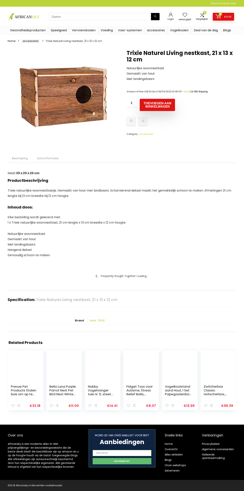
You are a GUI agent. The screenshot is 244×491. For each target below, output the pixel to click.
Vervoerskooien (84, 30)
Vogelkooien (179, 30)
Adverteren (172, 470)
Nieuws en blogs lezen (223, 3)
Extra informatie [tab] (48, 158)
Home (12, 41)
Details (186, 91)
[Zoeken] (155, 16)
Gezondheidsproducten (28, 30)
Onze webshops (175, 465)
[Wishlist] (185, 15)
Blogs (227, 30)
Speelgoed (59, 30)
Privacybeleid (210, 444)
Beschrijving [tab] (20, 158)
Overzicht (171, 449)
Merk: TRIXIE (97, 320)
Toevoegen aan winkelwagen (157, 104)
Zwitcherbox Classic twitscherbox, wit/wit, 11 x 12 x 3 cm (216, 394)
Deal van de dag (206, 30)
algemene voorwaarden (218, 449)
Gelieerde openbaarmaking (213, 456)
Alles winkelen (174, 454)
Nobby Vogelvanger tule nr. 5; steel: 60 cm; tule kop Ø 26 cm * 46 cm (101, 394)
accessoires (156, 30)
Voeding (107, 30)
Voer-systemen (130, 30)
